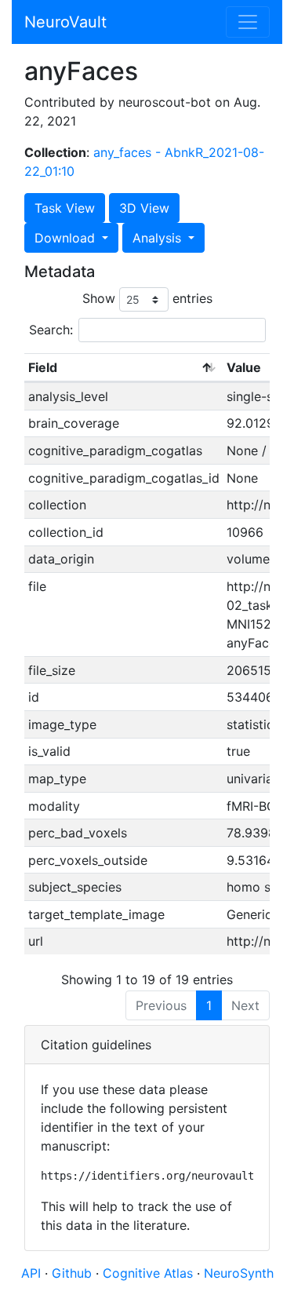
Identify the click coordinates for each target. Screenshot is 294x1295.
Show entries (147, 298)
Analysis (158, 238)
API (31, 1273)
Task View (64, 208)
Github (74, 1273)
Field (42, 367)
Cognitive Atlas (150, 1273)
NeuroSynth (239, 1273)
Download (66, 238)
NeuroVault (65, 22)
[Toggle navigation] (248, 22)
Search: (51, 329)
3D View (144, 208)
